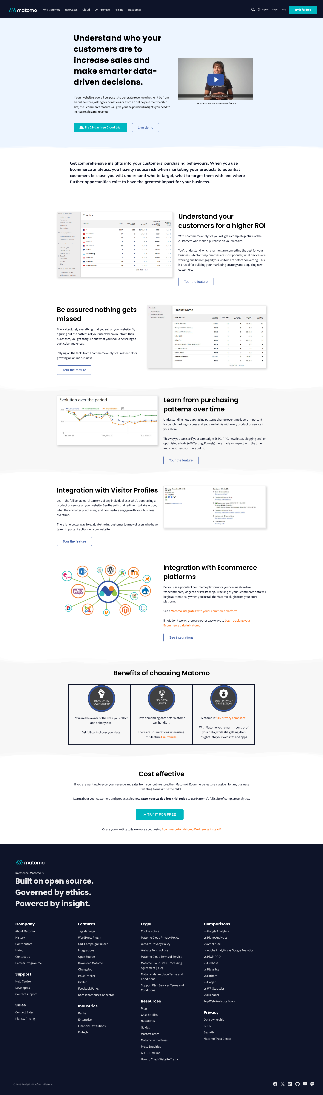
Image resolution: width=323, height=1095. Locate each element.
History (20, 937)
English (265, 9)
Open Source (86, 957)
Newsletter (148, 1021)
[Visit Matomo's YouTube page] (305, 1085)
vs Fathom (210, 976)
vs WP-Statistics (214, 988)
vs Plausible (211, 969)
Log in (275, 9)
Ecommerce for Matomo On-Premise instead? (191, 829)
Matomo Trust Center (217, 1039)
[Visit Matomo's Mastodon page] (312, 1085)
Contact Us (22, 957)
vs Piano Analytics (215, 937)
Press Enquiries (151, 1046)
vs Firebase (211, 963)
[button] (253, 9)
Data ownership (214, 1019)
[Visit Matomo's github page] (297, 1085)
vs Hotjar (210, 982)
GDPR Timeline (150, 1053)
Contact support (26, 994)
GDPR (207, 1026)
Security (209, 1032)
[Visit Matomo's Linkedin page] (290, 1085)
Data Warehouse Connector (96, 995)
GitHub (82, 982)
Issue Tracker (86, 976)
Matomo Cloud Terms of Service (161, 957)
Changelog (85, 969)
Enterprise (85, 1019)
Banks (82, 1013)
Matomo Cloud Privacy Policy (160, 937)
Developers (22, 988)
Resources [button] (134, 10)
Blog (144, 1008)
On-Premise (168, 737)
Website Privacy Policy (155, 944)
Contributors (23, 944)
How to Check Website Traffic (160, 1059)
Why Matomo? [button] (51, 10)
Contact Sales (24, 1012)
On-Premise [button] (102, 10)
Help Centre (23, 981)
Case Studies (149, 1015)
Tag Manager (86, 931)
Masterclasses (150, 1034)
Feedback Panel (88, 988)
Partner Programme (28, 963)
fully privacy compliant (230, 718)
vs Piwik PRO (212, 957)
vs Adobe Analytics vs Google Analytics (228, 950)
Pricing (119, 10)
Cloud (86, 10)
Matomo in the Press (154, 1040)
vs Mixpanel (211, 995)
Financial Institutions (92, 1026)
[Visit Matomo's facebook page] (275, 1085)
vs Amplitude (212, 944)
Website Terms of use (154, 950)
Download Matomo (90, 963)
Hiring (19, 950)
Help (284, 9)
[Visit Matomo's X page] (282, 1085)
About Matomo (25, 931)
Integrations (86, 950)
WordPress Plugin (89, 937)
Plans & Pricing (25, 1019)
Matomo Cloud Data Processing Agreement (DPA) (161, 965)
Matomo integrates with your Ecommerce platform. (204, 611)
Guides (145, 1027)
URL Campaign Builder (93, 944)
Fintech (83, 1032)
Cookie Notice (150, 931)
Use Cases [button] (71, 10)
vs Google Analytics (216, 931)
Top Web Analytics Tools (219, 1001)
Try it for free (303, 10)
